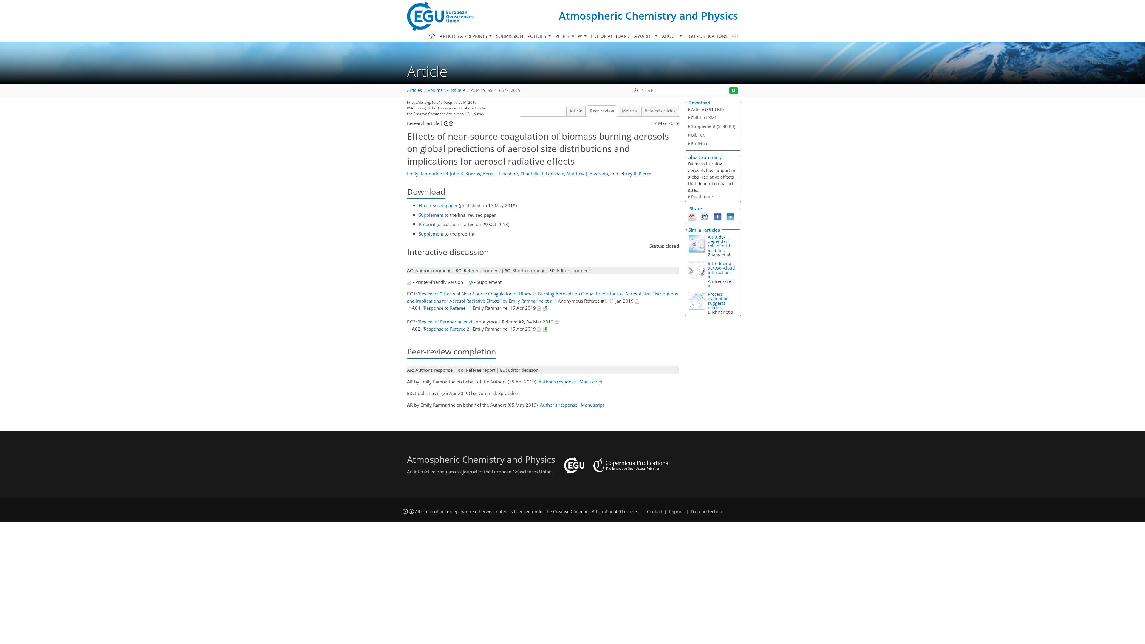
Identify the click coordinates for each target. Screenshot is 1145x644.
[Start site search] (733, 90)
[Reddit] (705, 216)
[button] (636, 90)
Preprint (427, 224)
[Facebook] (718, 216)
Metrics (629, 111)
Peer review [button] (569, 36)
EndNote (699, 143)
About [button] (670, 36)
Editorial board (610, 36)
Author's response (557, 382)
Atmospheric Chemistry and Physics (648, 16)
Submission (509, 36)
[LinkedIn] (730, 216)
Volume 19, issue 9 (446, 90)
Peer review (602, 111)
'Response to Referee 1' (446, 308)
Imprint (676, 511)
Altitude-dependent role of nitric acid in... (720, 243)
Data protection (706, 511)
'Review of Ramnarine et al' (445, 322)
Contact (654, 511)
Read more (702, 196)
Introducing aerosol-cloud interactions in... (721, 270)
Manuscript (591, 382)
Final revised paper (438, 205)
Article (576, 111)
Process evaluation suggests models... (718, 300)
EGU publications (707, 36)
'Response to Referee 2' (446, 329)
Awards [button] (644, 36)
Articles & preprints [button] (464, 36)
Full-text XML (704, 117)
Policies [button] (537, 36)
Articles (414, 90)
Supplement (431, 215)
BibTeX (698, 135)
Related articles (660, 111)
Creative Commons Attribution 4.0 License (595, 511)
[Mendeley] (692, 216)
